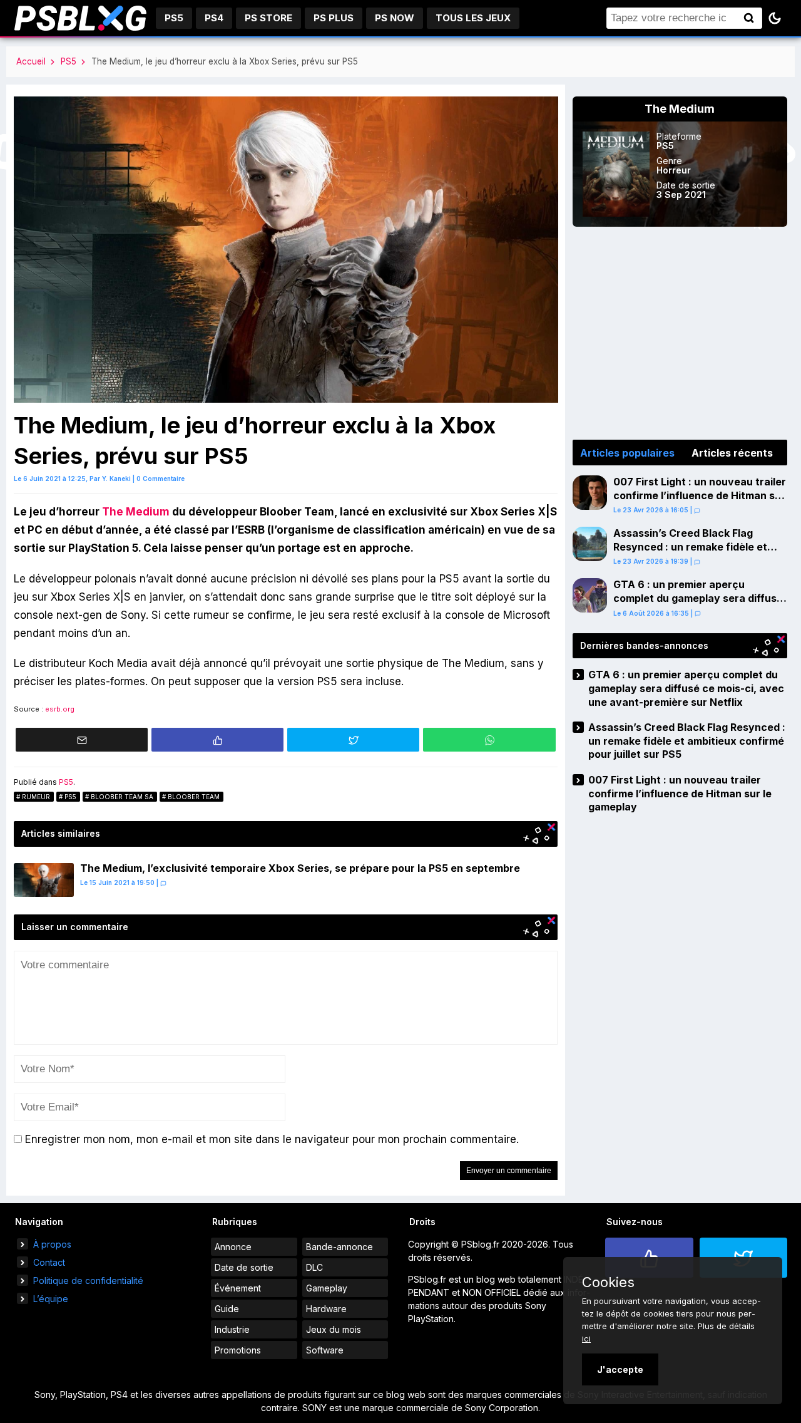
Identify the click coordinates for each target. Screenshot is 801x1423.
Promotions (238, 1350)
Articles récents (732, 453)
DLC (314, 1267)
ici (586, 1338)
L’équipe (50, 1298)
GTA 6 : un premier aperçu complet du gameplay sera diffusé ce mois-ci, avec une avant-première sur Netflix (698, 604)
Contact (49, 1262)
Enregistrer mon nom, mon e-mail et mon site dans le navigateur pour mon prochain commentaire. (272, 1139)
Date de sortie (244, 1267)
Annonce (233, 1246)
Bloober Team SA (122, 796)
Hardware (326, 1308)
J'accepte (620, 1369)
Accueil (31, 61)
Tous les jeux (473, 18)
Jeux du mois (333, 1329)
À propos (52, 1244)
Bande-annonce (339, 1246)
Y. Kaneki (116, 478)
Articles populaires (627, 453)
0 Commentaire (160, 478)
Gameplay (326, 1288)
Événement (238, 1288)
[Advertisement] (680, 333)
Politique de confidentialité (88, 1280)
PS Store (268, 18)
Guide (227, 1308)
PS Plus (334, 18)
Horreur (673, 170)
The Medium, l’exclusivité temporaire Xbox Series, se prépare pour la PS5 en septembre (300, 868)
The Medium (136, 511)
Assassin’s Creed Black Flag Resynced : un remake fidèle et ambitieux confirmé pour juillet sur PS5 (698, 553)
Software (325, 1350)
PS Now (394, 18)
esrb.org (59, 709)
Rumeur (36, 796)
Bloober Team (194, 796)
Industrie (232, 1329)
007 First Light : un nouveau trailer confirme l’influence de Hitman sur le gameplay (699, 495)
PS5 (174, 18)
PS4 (214, 18)
